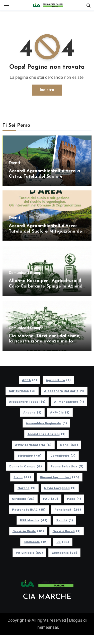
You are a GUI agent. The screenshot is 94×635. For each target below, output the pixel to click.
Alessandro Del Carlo (64, 391)
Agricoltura (58, 380)
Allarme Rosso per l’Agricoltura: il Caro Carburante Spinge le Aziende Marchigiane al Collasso (47, 286)
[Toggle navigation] (7, 6)
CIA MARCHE (47, 597)
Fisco (22, 477)
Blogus (75, 620)
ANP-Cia (59, 412)
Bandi (69, 445)
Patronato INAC (29, 509)
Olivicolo (23, 499)
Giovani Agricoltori (59, 477)
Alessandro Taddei (27, 401)
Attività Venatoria (33, 445)
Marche (26, 488)
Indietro (47, 90)
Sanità (64, 520)
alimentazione (69, 401)
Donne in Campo (25, 466)
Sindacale (36, 542)
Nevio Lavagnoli (59, 488)
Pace (74, 499)
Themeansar (46, 627)
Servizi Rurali (66, 531)
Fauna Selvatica (67, 466)
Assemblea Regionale (46, 423)
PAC (50, 499)
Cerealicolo (62, 455)
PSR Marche (33, 520)
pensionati (67, 509)
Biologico (30, 455)
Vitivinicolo (29, 552)
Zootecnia (64, 552)
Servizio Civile (28, 531)
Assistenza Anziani (46, 434)
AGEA (29, 380)
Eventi (14, 163)
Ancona (32, 412)
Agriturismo (22, 391)
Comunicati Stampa (26, 273)
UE (62, 542)
